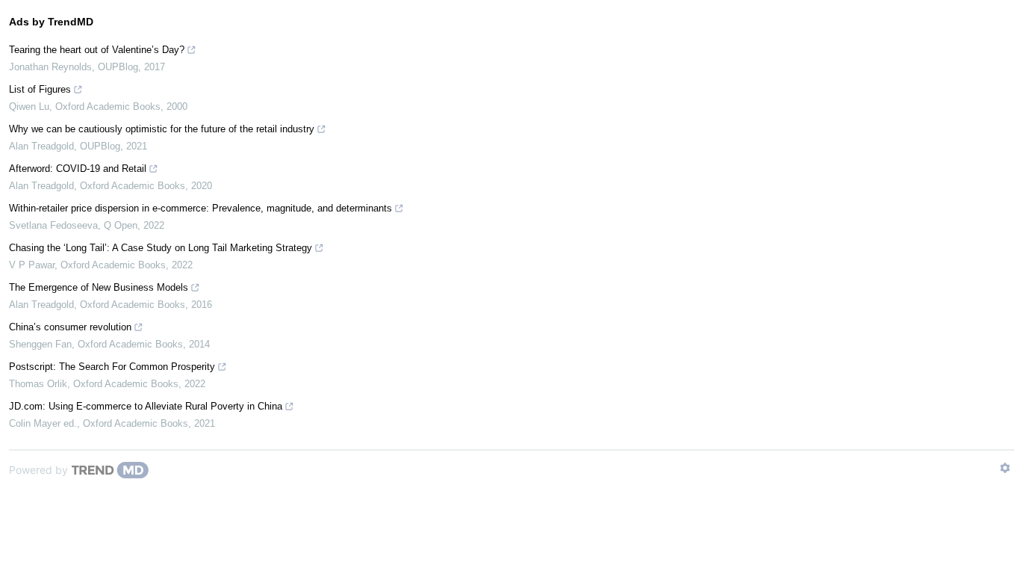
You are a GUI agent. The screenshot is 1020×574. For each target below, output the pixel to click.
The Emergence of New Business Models (98, 287)
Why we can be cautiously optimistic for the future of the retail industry (161, 129)
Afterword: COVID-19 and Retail (77, 168)
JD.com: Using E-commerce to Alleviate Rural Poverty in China (145, 406)
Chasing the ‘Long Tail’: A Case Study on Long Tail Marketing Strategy (160, 247)
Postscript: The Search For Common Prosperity (112, 366)
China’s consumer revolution (70, 327)
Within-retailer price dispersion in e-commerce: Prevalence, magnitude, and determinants (200, 208)
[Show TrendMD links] (1005, 468)
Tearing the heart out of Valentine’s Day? (96, 49)
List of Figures (40, 89)
